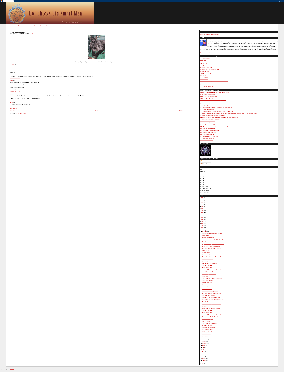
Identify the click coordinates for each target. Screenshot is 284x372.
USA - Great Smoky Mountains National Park (209, 130)
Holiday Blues (205, 276)
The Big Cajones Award (207, 282)
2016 (202, 212)
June (203, 349)
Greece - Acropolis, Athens (205, 103)
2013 (202, 219)
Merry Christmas (205, 250)
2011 (202, 223)
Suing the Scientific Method (208, 237)
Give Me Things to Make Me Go (209, 274)
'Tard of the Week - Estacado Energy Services (212, 278)
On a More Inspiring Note (207, 319)
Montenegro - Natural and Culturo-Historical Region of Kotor (212, 115)
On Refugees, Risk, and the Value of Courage (209, 69)
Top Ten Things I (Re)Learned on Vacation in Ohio (213, 244)
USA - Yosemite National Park (206, 140)
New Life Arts (12, 369)
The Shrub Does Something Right (209, 263)
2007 (202, 363)
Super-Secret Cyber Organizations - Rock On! (212, 233)
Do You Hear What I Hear (205, 63)
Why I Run (202, 84)
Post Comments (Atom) (21, 113)
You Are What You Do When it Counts (208, 86)
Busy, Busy (204, 241)
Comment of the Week (207, 265)
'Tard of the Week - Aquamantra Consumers (211, 304)
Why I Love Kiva (205, 286)
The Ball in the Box (204, 77)
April (203, 354)
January (204, 360)
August (203, 345)
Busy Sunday (205, 261)
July (203, 347)
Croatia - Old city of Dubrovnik (206, 98)
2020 (202, 204)
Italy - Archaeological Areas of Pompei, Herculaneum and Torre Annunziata (216, 107)
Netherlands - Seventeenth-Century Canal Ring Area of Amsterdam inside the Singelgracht (219, 117)
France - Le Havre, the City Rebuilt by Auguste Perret (211, 102)
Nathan (11, 94)
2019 (202, 206)
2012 (202, 221)
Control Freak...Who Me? (207, 280)
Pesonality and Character (205, 73)
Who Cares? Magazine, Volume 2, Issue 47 (211, 293)
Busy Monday (205, 336)
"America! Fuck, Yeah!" (205, 58)
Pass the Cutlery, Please (207, 329)
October (204, 341)
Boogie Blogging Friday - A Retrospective (211, 246)
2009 (202, 227)
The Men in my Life (204, 79)
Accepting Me (203, 61)
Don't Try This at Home (207, 284)
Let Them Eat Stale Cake (207, 331)
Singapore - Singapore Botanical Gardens (209, 124)
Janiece (11, 80)
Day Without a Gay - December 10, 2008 (211, 297)
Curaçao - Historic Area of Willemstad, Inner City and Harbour (213, 100)
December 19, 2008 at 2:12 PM (15, 91)
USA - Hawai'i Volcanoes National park (208, 132)
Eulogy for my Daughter (33, 25)
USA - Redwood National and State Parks (209, 136)
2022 (202, 200)
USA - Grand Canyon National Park (207, 128)
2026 (202, 197)
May (203, 351)
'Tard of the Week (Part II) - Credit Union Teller (212, 316)
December (204, 231)
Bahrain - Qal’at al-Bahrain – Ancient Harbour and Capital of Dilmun (214, 92)
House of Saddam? (206, 334)
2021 (202, 202)
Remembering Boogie (44, 25)
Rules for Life (203, 75)
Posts (203, 161)
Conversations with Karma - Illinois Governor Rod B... (213, 299)
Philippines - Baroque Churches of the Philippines (210, 119)
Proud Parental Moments (207, 259)
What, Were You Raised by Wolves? (210, 291)
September (204, 343)
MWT (11, 71)
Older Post (181, 110)
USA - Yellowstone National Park (207, 138)
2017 (202, 210)
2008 (202, 230)
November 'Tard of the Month (208, 327)
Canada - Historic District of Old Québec (208, 96)
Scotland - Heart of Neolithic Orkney (207, 121)
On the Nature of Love (204, 71)
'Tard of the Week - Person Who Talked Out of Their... (213, 239)
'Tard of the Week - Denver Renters (209, 323)
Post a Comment (13, 108)
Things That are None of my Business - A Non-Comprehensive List (214, 81)
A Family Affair (203, 60)
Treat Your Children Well (205, 83)
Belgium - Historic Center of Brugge (207, 94)
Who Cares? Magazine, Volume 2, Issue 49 (211, 248)
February (204, 358)
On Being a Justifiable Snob (206, 67)
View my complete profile (205, 52)
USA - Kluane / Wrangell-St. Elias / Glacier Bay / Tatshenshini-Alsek (214, 126)
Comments (204, 163)
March (203, 356)
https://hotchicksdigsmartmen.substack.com (209, 34)
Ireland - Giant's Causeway (205, 105)
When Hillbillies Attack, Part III (208, 271)
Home (9, 25)
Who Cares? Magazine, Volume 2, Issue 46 (211, 314)
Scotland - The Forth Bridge (206, 122)
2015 (202, 215)
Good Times (205, 306)
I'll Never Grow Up (206, 252)
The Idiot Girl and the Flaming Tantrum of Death (212, 256)
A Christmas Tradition (207, 325)
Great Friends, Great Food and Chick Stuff (211, 308)
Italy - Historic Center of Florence (207, 109)
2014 (202, 217)
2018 (202, 208)
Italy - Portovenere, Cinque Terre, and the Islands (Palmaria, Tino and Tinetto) (216, 111)
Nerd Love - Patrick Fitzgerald (208, 295)
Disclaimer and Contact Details (18, 25)
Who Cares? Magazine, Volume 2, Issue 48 (211, 269)
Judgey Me (202, 65)
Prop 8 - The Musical (206, 321)
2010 (202, 225)
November (204, 339)
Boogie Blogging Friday (18, 32)
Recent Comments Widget (208, 254)
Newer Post (12, 110)
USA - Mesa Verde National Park (207, 134)
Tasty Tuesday (205, 235)
